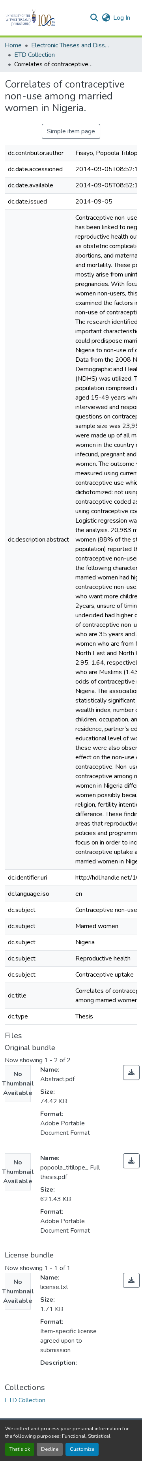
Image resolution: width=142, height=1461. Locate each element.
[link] (131, 1072)
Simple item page (71, 131)
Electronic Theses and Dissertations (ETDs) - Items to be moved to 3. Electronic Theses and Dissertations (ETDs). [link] (70, 45)
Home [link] (13, 45)
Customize (82, 1449)
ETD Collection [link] (34, 54)
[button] (44, 18)
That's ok (19, 1449)
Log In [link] (121, 17)
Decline (49, 1449)
